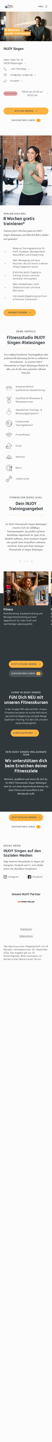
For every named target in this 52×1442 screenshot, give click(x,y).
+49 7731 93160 (18, 69)
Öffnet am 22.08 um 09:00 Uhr (24, 93)
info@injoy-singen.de (21, 74)
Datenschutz (26, 936)
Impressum (26, 929)
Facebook (37, 876)
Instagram (13, 876)
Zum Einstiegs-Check (23, 120)
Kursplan (14, 80)
